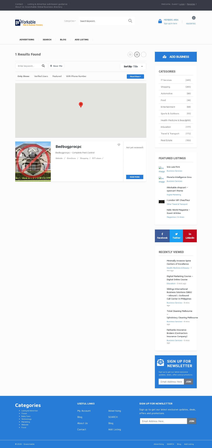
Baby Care (25, 416)
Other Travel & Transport (177, 204)
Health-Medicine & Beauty (176, 120)
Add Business (179, 56)
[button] (81, 107)
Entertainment (176, 106)
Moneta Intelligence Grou (179, 177)
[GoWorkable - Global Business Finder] (36, 22)
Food (176, 100)
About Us (82, 423)
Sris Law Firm (173, 166)
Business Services (174, 171)
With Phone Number (76, 76)
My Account (84, 410)
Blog (79, 417)
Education (176, 126)
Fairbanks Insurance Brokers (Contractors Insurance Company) (177, 333)
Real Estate (176, 140)
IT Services (176, 80)
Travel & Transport (176, 133)
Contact (81, 429)
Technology (26, 419)
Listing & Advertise (29, 410)
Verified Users (41, 76)
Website (59, 158)
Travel (24, 413)
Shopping (84, 158)
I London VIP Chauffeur (178, 200)
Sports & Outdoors (176, 113)
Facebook (162, 237)
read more (135, 177)
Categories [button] (69, 21)
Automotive (176, 93)
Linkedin (190, 237)
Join (188, 381)
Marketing (25, 422)
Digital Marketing (174, 195)
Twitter (176, 237)
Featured (57, 76)
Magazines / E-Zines (175, 217)
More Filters (135, 76)
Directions (71, 158)
